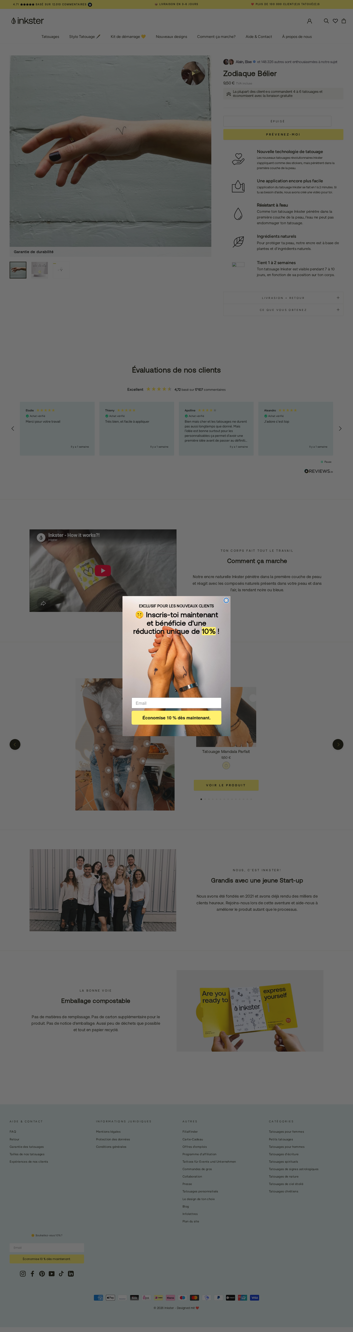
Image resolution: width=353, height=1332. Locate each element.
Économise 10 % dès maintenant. (176, 718)
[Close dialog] (226, 600)
